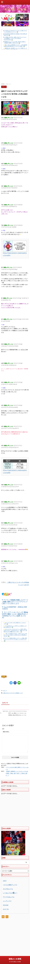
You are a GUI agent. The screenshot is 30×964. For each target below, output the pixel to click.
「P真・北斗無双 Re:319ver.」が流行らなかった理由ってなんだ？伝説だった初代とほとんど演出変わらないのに (15, 635)
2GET (5, 881)
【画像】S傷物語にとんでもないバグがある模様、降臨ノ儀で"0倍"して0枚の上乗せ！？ (17, 773)
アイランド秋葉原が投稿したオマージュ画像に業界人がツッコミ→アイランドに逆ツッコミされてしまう (15, 639)
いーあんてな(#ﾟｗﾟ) (10, 893)
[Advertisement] (15, 66)
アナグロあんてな (8, 897)
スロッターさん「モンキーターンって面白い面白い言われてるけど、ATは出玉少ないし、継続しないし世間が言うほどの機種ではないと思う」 (15, 630)
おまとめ (6, 909)
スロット (5, 690)
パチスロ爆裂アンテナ (10, 885)
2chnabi (5, 905)
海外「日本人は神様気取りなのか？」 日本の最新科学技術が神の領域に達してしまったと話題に (15, 45)
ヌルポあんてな (8, 889)
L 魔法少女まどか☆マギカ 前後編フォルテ (13, 693)
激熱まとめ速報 (15, 959)
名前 (3, 728)
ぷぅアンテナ (7, 901)
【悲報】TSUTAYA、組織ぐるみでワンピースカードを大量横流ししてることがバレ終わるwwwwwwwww (15, 38)
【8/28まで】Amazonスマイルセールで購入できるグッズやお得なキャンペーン (15, 31)
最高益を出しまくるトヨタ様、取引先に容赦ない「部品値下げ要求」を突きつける (15, 42)
